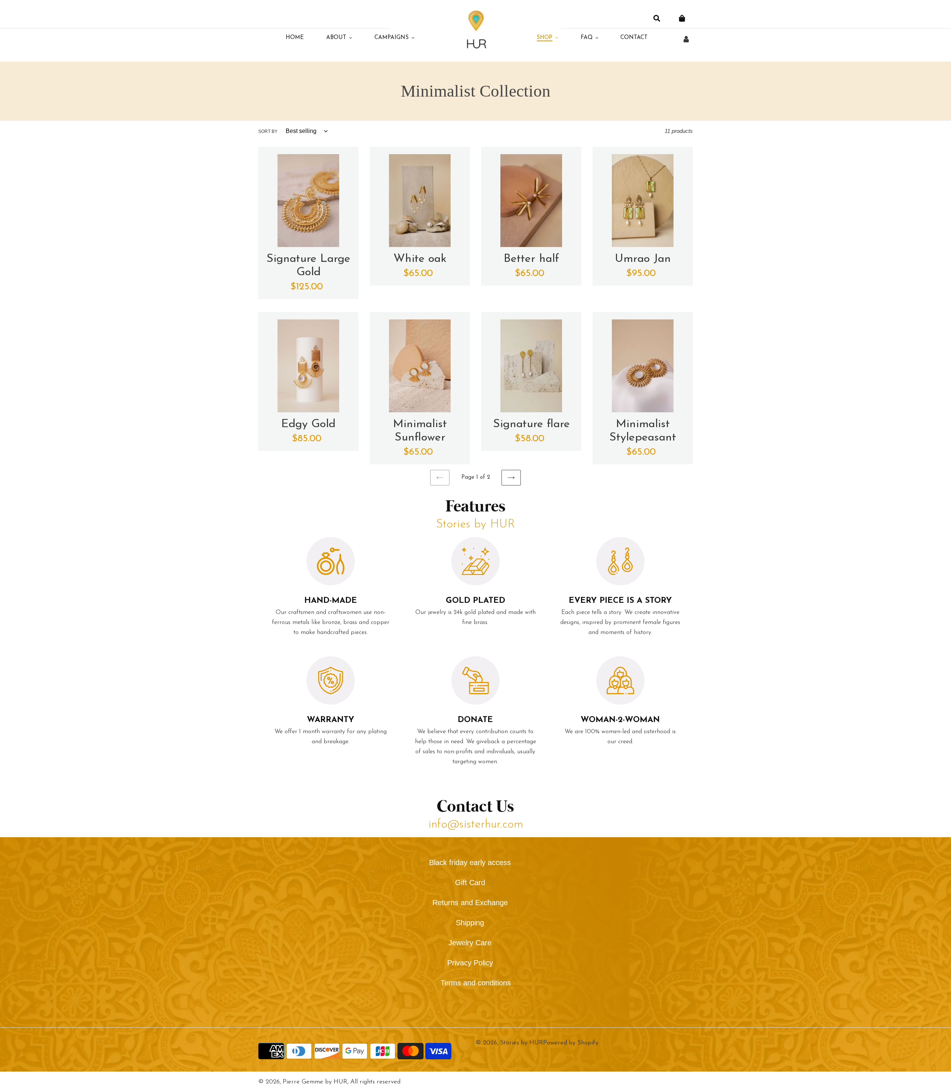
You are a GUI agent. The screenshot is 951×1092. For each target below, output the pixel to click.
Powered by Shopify (570, 1043)
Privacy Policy (470, 963)
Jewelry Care (469, 943)
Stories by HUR (521, 1043)
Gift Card (470, 882)
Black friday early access (470, 862)
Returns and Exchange (470, 902)
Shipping (470, 923)
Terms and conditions (476, 983)
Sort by (267, 131)
